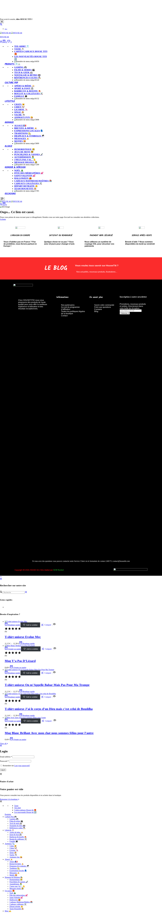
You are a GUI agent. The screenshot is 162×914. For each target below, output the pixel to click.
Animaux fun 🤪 (23, 117)
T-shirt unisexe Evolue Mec (23, 637)
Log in (3, 770)
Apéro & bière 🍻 (24, 86)
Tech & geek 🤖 (23, 72)
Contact (64, 316)
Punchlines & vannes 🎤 (28, 154)
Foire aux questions (102, 307)
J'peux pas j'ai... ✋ (25, 159)
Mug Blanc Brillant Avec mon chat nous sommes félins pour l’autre (49, 733)
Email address (6, 757)
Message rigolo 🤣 (25, 162)
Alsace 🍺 (9, 859)
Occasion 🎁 (10, 891)
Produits (8, 814)
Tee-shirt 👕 (21, 46)
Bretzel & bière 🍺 (25, 128)
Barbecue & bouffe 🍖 (27, 91)
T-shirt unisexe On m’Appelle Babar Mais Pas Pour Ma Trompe (47, 685)
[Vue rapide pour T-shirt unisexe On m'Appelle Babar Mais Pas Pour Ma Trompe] (54, 673)
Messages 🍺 (21, 138)
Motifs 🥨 (20, 141)
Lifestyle (10, 101)
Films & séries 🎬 (24, 70)
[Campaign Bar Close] (2, 21)
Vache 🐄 (19, 115)
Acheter (3, 219)
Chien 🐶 (19, 107)
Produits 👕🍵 (12, 64)
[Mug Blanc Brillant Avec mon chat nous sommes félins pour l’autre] (25, 718)
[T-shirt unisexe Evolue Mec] (16, 622)
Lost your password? (22, 766)
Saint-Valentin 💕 (24, 175)
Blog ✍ (8, 911)
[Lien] (34, 379)
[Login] (1, 42)
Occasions (10, 193)
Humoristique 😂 (24, 149)
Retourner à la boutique (9, 799)
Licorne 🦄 (20, 109)
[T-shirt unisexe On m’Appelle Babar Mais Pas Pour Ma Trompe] (29, 670)
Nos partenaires (67, 305)
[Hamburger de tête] (2, 198)
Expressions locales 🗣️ (28, 131)
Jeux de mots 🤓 (23, 152)
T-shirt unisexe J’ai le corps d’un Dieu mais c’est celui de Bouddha (49, 709)
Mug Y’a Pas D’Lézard (20, 661)
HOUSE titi (4, 37)
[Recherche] (1, 25)
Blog (6, 29)
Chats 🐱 (19, 104)
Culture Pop (11, 83)
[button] (9, 42)
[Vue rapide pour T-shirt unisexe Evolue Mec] (54, 625)
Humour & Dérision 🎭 (14, 877)
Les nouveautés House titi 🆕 (25, 812)
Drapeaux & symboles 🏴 (29, 136)
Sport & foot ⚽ (23, 88)
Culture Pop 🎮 (11, 817)
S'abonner (124, 313)
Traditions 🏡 (22, 133)
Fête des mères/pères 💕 (28, 173)
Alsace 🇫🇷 (20, 125)
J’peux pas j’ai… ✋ (17, 886)
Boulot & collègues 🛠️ (28, 93)
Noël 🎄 (18, 170)
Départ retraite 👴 (26, 186)
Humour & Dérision (15, 167)
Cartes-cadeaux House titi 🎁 (25, 810)
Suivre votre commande (104, 305)
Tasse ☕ (19, 49)
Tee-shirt (17, 808)
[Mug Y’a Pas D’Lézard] (20, 646)
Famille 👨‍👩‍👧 (20, 96)
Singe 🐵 (19, 112)
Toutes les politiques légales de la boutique (73, 312)
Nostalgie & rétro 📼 (27, 75)
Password (4, 761)
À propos (98, 309)
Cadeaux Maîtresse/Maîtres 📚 (33, 181)
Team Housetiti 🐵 (25, 188)
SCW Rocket (58, 570)
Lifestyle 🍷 (9, 830)
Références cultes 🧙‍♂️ (27, 77)
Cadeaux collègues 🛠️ (28, 183)
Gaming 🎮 (20, 67)
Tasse (16, 806)
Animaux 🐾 (10, 844)
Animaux (9, 122)
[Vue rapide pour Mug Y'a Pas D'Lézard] (54, 649)
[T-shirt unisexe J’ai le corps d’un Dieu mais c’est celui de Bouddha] (30, 694)
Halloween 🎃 (23, 178)
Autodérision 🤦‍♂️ (24, 157)
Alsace (8, 146)
